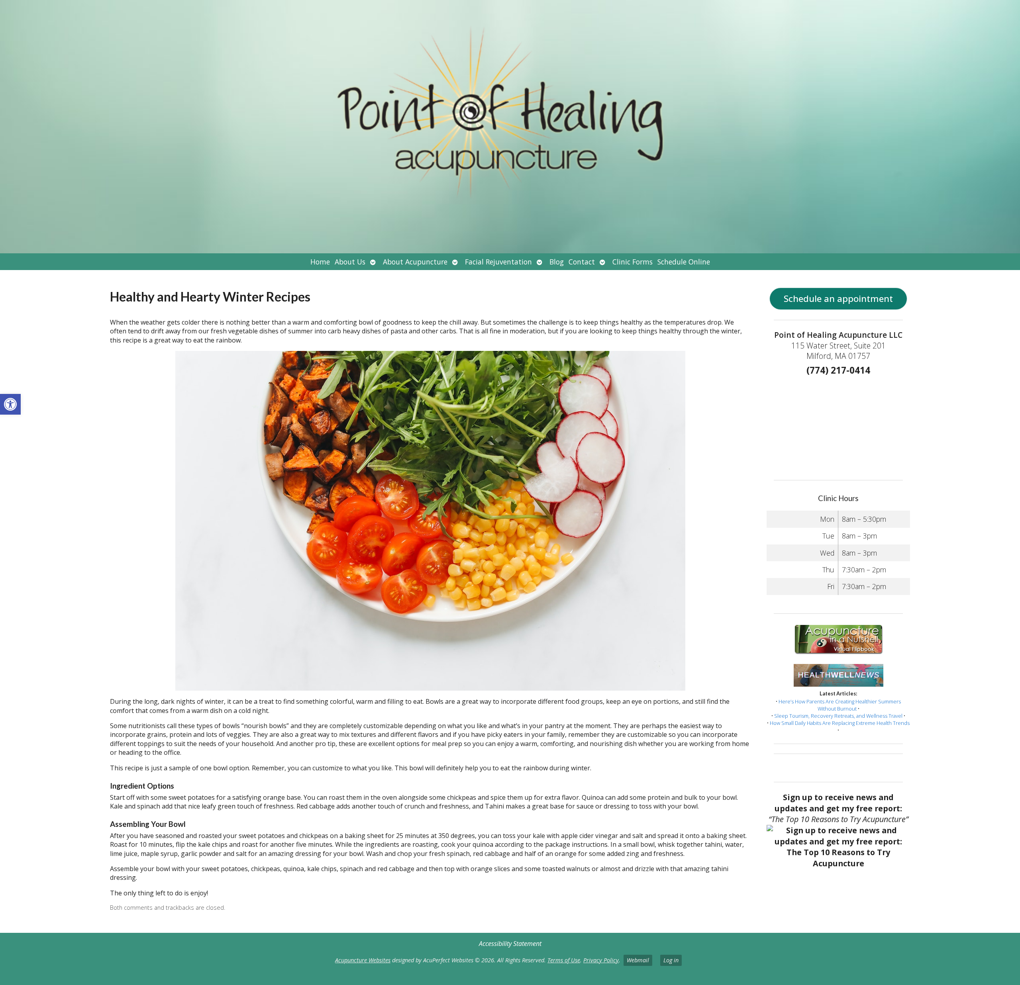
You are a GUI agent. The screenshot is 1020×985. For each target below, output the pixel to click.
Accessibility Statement (510, 943)
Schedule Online (683, 261)
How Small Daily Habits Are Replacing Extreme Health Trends (840, 723)
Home (320, 261)
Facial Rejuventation (498, 261)
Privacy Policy (601, 960)
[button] (10, 404)
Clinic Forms (632, 261)
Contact (582, 261)
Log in (671, 960)
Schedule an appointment (838, 298)
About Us (350, 261)
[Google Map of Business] (838, 425)
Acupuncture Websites (362, 960)
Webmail (638, 960)
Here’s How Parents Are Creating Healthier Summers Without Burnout (840, 705)
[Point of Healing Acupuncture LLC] (510, 126)
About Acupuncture (415, 261)
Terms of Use (563, 960)
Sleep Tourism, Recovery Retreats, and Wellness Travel (838, 715)
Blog (556, 261)
